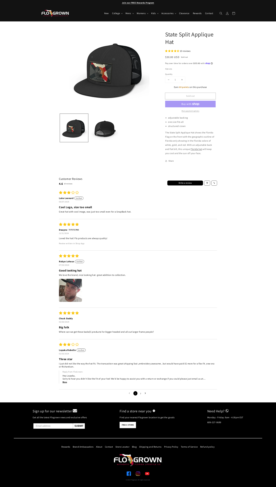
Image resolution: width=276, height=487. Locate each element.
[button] (221, 13)
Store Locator (122, 446)
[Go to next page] (146, 393)
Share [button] (171, 161)
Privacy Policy (171, 446)
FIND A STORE (128, 425)
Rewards (65, 446)
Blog (134, 446)
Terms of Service (189, 446)
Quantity (168, 74)
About (99, 446)
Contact (109, 446)
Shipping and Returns (150, 446)
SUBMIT (78, 426)
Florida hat (196, 149)
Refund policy (207, 446)
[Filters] (207, 183)
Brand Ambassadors (83, 446)
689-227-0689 (214, 422)
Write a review (185, 182)
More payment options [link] (190, 111)
